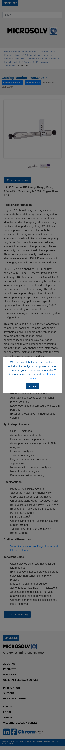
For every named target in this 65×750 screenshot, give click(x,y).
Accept (32, 386)
